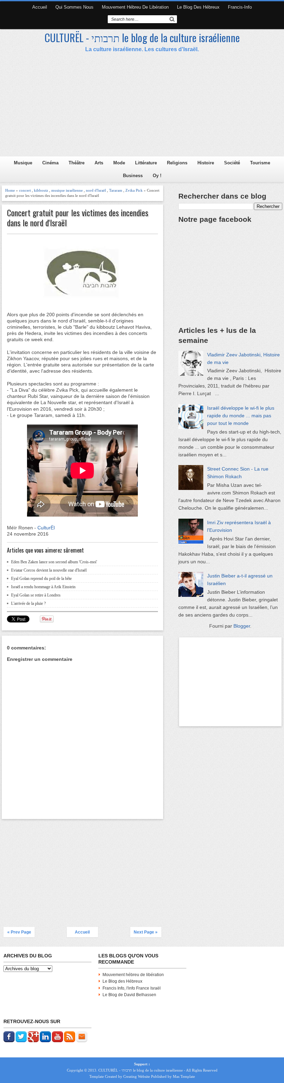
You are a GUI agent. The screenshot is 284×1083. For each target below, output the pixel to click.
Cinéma (50, 162)
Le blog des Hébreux (198, 7)
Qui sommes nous (74, 7)
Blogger (241, 626)
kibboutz (41, 190)
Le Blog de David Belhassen (129, 994)
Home (10, 190)
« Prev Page (19, 932)
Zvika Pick (134, 190)
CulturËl (46, 527)
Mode (119, 162)
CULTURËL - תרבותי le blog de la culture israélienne (142, 37)
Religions (177, 162)
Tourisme (260, 162)
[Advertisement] (82, 869)
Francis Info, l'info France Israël (132, 988)
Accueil (39, 7)
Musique (23, 162)
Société (232, 162)
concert (25, 190)
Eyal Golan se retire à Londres (36, 595)
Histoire (205, 162)
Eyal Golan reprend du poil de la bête (41, 578)
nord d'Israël (96, 190)
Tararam (115, 190)
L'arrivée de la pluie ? (28, 603)
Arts (99, 162)
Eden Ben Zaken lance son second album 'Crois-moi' (54, 561)
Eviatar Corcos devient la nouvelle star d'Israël (49, 570)
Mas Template (184, 1076)
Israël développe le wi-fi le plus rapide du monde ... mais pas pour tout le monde (240, 415)
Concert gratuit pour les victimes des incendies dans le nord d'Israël (77, 218)
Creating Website (136, 1076)
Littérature (146, 162)
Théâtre (77, 162)
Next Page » (146, 932)
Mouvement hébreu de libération (135, 7)
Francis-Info (240, 7)
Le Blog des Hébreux (122, 981)
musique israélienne (67, 190)
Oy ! (157, 175)
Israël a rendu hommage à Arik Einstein (43, 586)
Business (133, 175)
